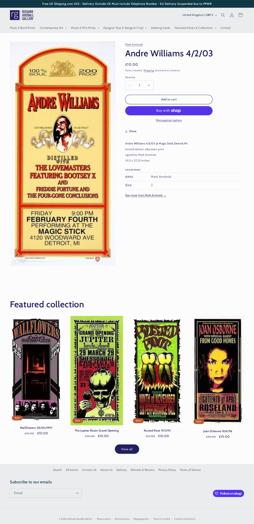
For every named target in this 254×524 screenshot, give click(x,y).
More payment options (169, 120)
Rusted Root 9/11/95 (157, 430)
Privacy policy (104, 518)
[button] (53, 28)
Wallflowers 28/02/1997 (36, 428)
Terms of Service (190, 470)
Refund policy (122, 518)
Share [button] (133, 131)
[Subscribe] (76, 493)
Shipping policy (141, 518)
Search (57, 470)
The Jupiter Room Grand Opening (97, 430)
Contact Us (89, 470)
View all (127, 449)
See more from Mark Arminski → (145, 195)
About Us (106, 470)
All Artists (72, 470)
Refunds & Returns (142, 470)
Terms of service (161, 518)
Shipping (148, 70)
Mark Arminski (134, 44)
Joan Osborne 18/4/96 (217, 431)
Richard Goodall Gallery (80, 518)
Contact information (184, 518)
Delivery (121, 470)
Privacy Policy (167, 470)
